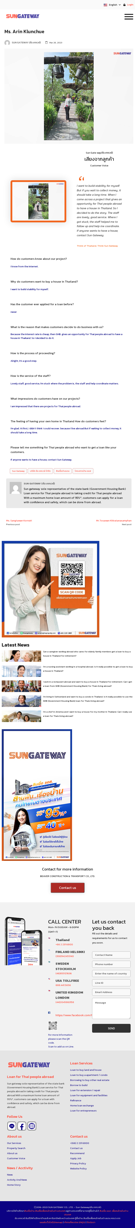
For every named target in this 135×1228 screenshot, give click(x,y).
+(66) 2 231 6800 (79, 1143)
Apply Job (75, 1158)
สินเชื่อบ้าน (29, 1211)
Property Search (16, 1148)
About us (12, 1153)
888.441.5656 (63, 985)
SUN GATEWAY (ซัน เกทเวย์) (39, 483)
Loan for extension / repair (85, 1090)
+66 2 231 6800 (64, 944)
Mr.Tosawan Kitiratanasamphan (113, 520)
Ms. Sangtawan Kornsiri (19, 520)
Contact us (67, 887)
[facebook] (22, 1126)
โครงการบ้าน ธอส (83, 471)
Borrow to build (78, 1085)
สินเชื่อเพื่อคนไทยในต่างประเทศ (50, 1211)
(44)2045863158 (65, 1002)
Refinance (75, 1100)
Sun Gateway (18, 471)
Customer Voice (16, 1158)
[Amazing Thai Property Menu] (128, 16)
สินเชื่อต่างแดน (62, 471)
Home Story (14, 1185)
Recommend (77, 1153)
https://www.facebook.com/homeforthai (82, 1015)
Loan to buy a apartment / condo (89, 1075)
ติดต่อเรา (91, 1222)
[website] (32, 1126)
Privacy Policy (78, 1163)
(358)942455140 (65, 956)
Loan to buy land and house (85, 1070)
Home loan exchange (82, 1105)
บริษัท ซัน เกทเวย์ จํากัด (40, 471)
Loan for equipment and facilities (88, 1095)
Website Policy (78, 1168)
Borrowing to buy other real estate (89, 1080)
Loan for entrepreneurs (83, 1111)
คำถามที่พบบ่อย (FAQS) (75, 1222)
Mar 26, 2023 (55, 42)
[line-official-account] (12, 1126)
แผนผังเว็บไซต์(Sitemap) (51, 1222)
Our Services (14, 1143)
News (10, 1175)
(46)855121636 (64, 973)
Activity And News (17, 1180)
